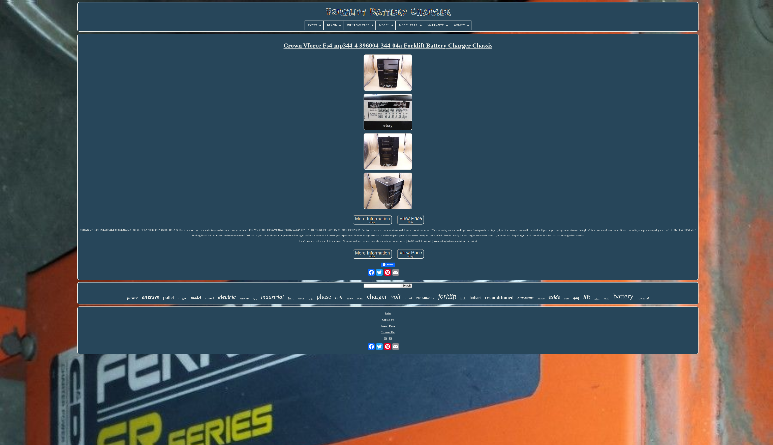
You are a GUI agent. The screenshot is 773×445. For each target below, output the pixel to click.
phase (324, 296)
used (606, 298)
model (196, 298)
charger (377, 296)
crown (301, 298)
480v (349, 298)
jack (463, 298)
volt (396, 296)
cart (566, 298)
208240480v (425, 298)
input (408, 298)
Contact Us (388, 319)
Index (388, 313)
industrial (272, 297)
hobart (475, 297)
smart (209, 298)
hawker (541, 298)
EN (385, 338)
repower (244, 298)
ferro (291, 298)
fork (255, 299)
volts (310, 298)
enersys (150, 297)
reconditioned (499, 297)
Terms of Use (388, 332)
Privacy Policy (388, 326)
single (182, 298)
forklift (447, 296)
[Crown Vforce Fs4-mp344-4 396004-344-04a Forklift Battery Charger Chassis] (387, 73)
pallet (168, 297)
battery (623, 296)
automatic (525, 298)
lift (586, 297)
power (132, 297)
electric (227, 296)
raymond (643, 298)
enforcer (597, 299)
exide (554, 297)
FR (390, 338)
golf (576, 298)
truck (360, 298)
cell (338, 297)
